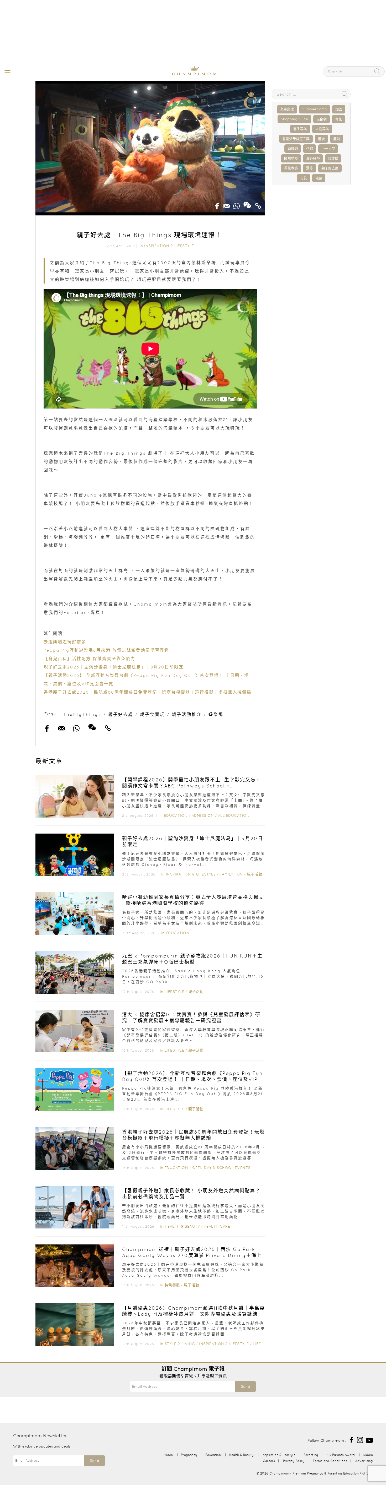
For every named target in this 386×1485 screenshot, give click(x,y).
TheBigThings (82, 714)
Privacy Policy (294, 1460)
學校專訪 (291, 168)
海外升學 (313, 158)
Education (176, 815)
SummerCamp (314, 109)
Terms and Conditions (330, 1460)
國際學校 (291, 158)
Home (168, 1454)
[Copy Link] (258, 204)
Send (245, 1386)
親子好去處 (120, 714)
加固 (338, 109)
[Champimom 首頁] (161, 74)
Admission (203, 815)
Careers (269, 1460)
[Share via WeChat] (247, 203)
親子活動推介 (187, 714)
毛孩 (318, 178)
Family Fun (231, 874)
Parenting (311, 1454)
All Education (234, 815)
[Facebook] (351, 1439)
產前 (336, 139)
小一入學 (328, 148)
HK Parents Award (340, 1454)
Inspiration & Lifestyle (169, 246)
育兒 (338, 119)
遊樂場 (215, 714)
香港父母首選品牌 (296, 139)
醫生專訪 (300, 129)
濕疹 (309, 168)
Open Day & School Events (221, 1168)
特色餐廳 (172, 1285)
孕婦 (309, 148)
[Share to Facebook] (217, 204)
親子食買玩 (152, 714)
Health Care (217, 1226)
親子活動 (254, 874)
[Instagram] (360, 1439)
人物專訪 (322, 129)
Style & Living (180, 1344)
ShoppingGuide (294, 119)
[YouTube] (369, 1439)
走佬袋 (321, 119)
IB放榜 (333, 158)
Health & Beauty (182, 1226)
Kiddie (368, 1454)
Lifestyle (174, 991)
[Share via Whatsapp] (236, 204)
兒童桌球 (287, 109)
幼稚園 (293, 148)
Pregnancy (189, 1454)
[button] (6, 72)
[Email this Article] (226, 204)
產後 (321, 139)
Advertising (364, 1460)
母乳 (303, 178)
